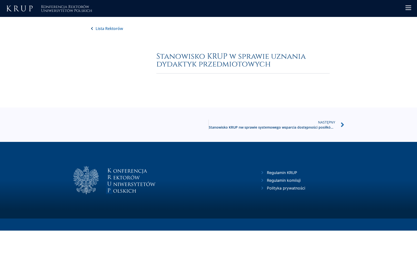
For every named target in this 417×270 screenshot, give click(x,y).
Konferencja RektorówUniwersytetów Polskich (66, 8)
